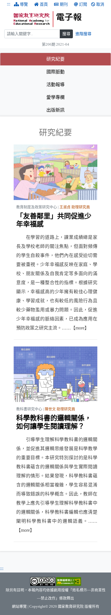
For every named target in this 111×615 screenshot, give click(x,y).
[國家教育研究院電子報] (60, 19)
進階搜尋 (83, 34)
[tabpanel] (55, 335)
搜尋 (66, 34)
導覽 (24, 4)
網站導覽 (19, 606)
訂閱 (83, 4)
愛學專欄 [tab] (55, 97)
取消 (100, 4)
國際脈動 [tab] (55, 71)
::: (8, 3)
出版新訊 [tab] (55, 110)
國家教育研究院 (71, 606)
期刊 (64, 4)
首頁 (44, 4)
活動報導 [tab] (55, 84)
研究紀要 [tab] (72, 58)
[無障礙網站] (68, 581)
